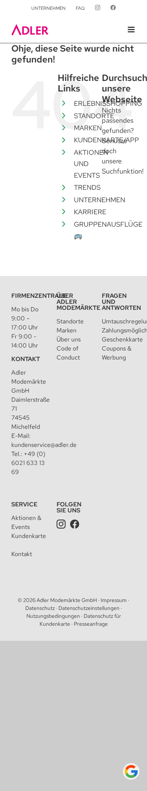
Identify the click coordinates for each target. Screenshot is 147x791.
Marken (67, 330)
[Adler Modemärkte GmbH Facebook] (74, 524)
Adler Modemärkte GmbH (67, 600)
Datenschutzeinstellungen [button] (88, 608)
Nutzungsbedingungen (53, 616)
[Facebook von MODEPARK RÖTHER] (113, 8)
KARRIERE (90, 211)
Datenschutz (40, 608)
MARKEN (88, 127)
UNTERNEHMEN (99, 199)
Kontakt (25, 359)
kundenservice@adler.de (44, 445)
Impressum (114, 600)
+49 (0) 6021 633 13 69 (28, 463)
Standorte (70, 321)
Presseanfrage (91, 623)
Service (24, 504)
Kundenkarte (28, 536)
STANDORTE (94, 115)
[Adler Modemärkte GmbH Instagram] (61, 524)
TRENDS (87, 187)
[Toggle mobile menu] (132, 30)
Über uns (69, 339)
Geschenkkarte (122, 339)
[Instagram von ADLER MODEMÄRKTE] (97, 8)
